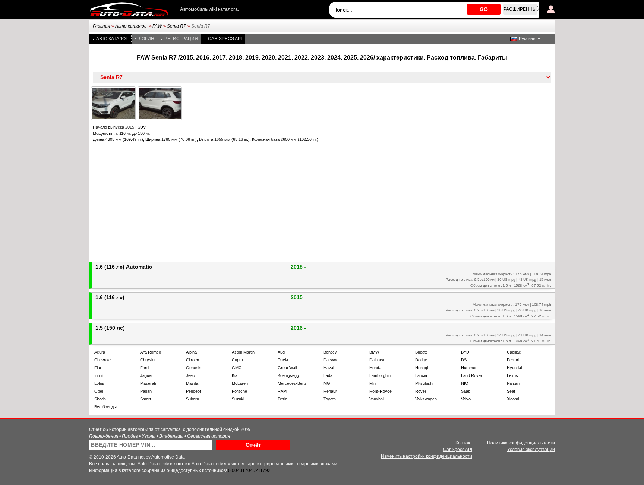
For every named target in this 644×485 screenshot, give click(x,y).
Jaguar (146, 375)
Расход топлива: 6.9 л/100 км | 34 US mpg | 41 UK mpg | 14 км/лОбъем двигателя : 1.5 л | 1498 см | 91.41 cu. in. (498, 338)
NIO (464, 383)
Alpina (191, 352)
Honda (375, 367)
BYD (465, 352)
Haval (328, 367)
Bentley (330, 352)
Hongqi (421, 367)
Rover (420, 391)
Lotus (99, 383)
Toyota (329, 399)
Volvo (466, 399)
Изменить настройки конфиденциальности (426, 456)
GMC (237, 367)
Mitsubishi (424, 383)
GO (484, 9)
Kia (234, 375)
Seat (511, 391)
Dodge (421, 360)
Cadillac (514, 352)
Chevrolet (103, 360)
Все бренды (105, 407)
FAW (157, 26)
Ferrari (513, 360)
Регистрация (181, 38)
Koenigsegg (288, 375)
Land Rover (471, 375)
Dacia (283, 360)
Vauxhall (376, 399)
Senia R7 (176, 26)
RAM (282, 391)
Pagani (146, 391)
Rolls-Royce (380, 391)
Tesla (282, 399)
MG (326, 383)
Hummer (469, 367)
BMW (374, 352)
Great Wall (287, 367)
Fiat (97, 367)
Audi (281, 352)
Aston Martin (243, 352)
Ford (144, 367)
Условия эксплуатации (531, 449)
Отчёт (253, 445)
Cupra (237, 360)
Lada (327, 375)
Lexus (512, 375)
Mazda (192, 383)
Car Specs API (225, 38)
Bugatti (421, 352)
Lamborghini (380, 375)
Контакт (463, 443)
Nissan (513, 383)
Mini (372, 383)
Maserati (148, 383)
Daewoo (330, 360)
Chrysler (148, 360)
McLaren (240, 383)
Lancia (421, 375)
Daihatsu (377, 360)
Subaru (192, 399)
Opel (98, 391)
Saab (465, 391)
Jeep (190, 375)
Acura (99, 352)
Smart (145, 399)
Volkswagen (426, 399)
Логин (146, 38)
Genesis (193, 367)
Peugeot (193, 391)
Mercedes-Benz (292, 383)
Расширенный (520, 9)
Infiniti (99, 375)
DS (464, 360)
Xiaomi (513, 399)
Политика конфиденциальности (521, 443)
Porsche (239, 391)
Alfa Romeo (150, 352)
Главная (101, 26)
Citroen (192, 360)
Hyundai (514, 367)
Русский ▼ (530, 38)
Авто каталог (131, 26)
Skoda (100, 399)
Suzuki (238, 399)
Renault (330, 391)
